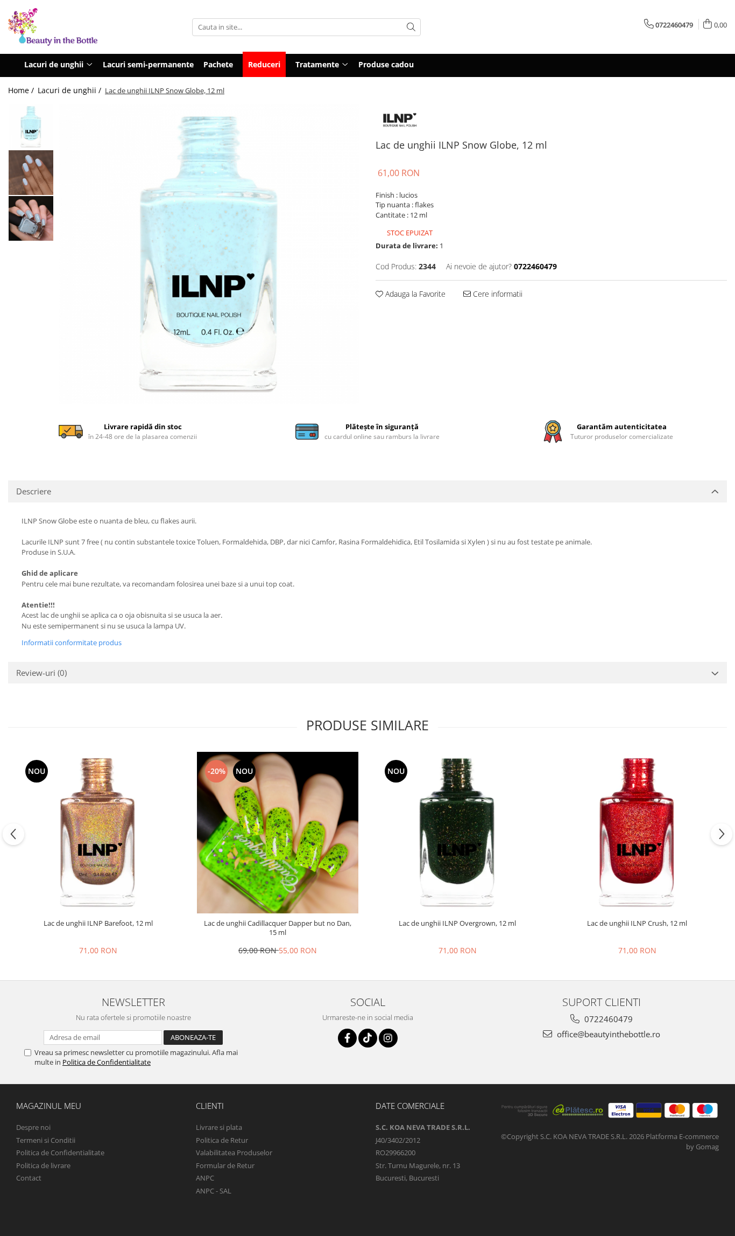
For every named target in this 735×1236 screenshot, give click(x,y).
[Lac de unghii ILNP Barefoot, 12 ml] (98, 832)
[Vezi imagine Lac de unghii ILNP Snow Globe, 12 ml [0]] (31, 126)
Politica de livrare (43, 1165)
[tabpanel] (209, 254)
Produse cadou (386, 64)
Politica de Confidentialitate (106, 1062)
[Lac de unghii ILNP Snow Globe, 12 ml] (209, 254)
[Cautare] (411, 27)
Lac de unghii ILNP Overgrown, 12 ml (457, 923)
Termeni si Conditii (45, 1140)
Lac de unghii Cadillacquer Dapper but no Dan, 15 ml (277, 928)
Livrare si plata (219, 1127)
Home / (22, 90)
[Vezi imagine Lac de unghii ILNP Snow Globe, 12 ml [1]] (31, 172)
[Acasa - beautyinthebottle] (62, 27)
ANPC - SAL (213, 1191)
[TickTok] (367, 1038)
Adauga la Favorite (414, 294)
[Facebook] (347, 1038)
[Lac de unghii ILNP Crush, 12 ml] (637, 832)
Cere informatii (496, 294)
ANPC (205, 1178)
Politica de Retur (222, 1140)
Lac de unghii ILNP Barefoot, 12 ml (98, 923)
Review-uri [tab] (41, 672)
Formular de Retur (225, 1165)
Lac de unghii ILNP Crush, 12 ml (637, 923)
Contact (28, 1178)
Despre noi (33, 1127)
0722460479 (607, 1019)
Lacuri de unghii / (70, 90)
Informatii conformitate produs (72, 642)
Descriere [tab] (33, 491)
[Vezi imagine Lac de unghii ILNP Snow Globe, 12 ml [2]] (31, 218)
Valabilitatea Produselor (234, 1152)
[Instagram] (388, 1038)
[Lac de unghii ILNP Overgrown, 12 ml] (457, 832)
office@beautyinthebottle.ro (607, 1034)
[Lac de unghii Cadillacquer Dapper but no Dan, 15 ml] (277, 832)
